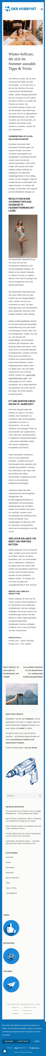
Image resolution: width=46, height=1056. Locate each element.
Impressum (17, 1052)
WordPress (15, 1013)
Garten (8, 862)
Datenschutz (27, 1013)
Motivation (10, 873)
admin (28, 42)
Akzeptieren (23, 1041)
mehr (37, 1041)
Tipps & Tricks (37, 42)
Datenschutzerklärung (26, 1052)
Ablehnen (9, 1041)
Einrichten (9, 857)
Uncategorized (11, 893)
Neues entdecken (12, 878)
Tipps (8, 883)
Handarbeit (10, 867)
